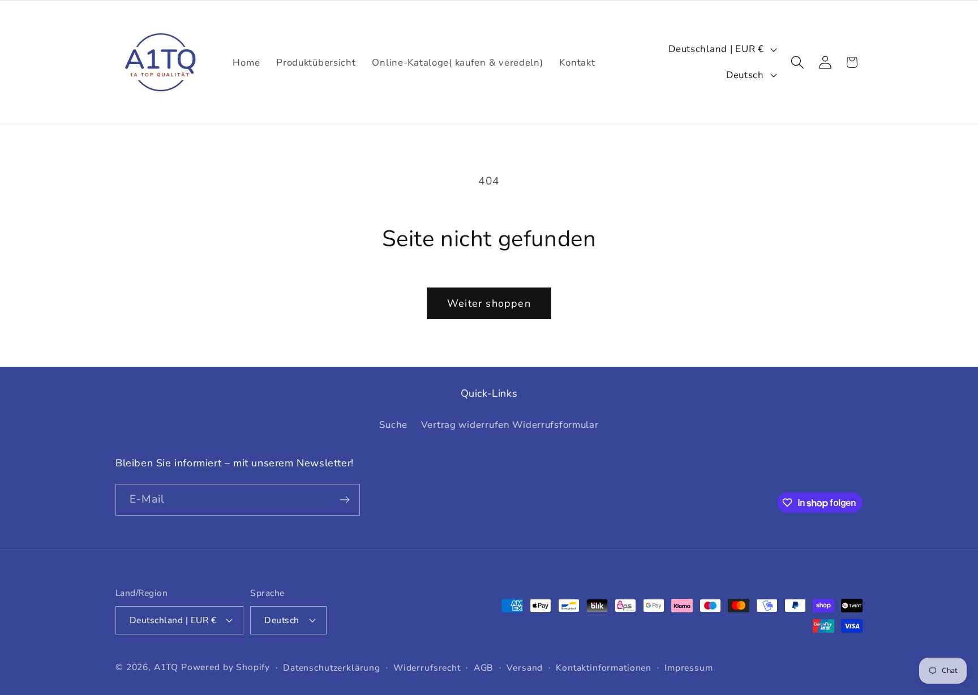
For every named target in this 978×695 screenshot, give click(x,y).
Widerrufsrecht (427, 668)
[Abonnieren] (344, 500)
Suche (393, 424)
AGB (484, 668)
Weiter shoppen (489, 303)
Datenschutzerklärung (331, 668)
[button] (797, 63)
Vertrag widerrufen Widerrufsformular (510, 424)
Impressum (688, 668)
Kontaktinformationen (603, 668)
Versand (525, 668)
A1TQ (166, 667)
